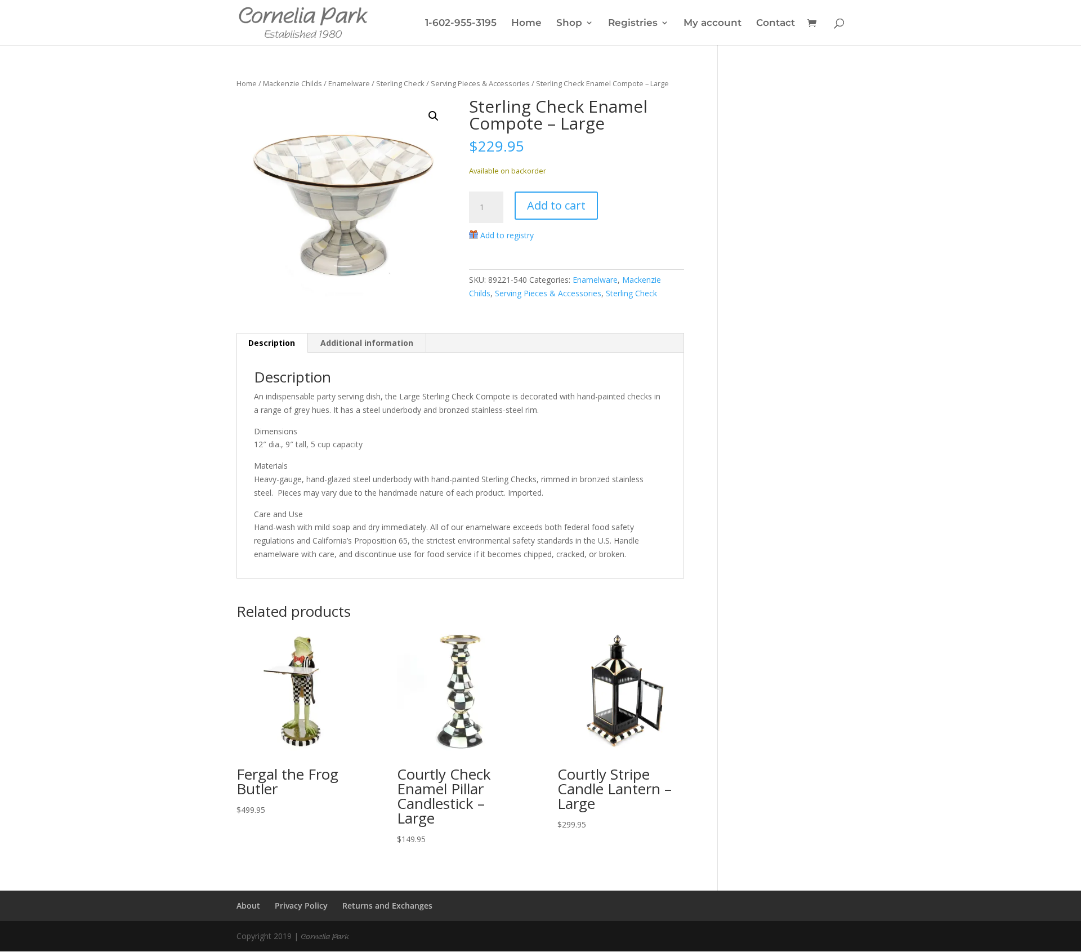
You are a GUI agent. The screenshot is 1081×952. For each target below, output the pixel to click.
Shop (569, 23)
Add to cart (556, 205)
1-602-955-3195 (461, 23)
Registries (633, 23)
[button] (433, 116)
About (248, 905)
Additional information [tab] (366, 342)
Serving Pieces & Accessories (480, 83)
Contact (775, 23)
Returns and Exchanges (387, 905)
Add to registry (507, 235)
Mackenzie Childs (292, 83)
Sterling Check (400, 83)
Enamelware (349, 83)
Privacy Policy (301, 905)
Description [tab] (271, 342)
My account (712, 23)
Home (526, 23)
